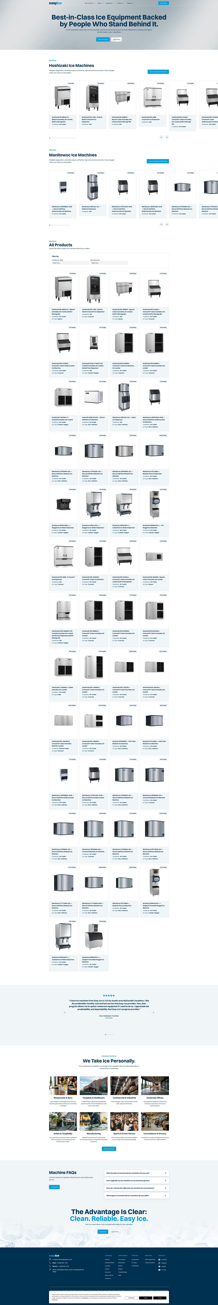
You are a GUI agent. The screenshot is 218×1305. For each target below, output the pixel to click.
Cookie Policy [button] (85, 1298)
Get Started (163, 3)
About (99, 3)
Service (120, 1266)
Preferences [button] (54, 1299)
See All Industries (109, 1149)
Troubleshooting (122, 1272)
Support (129, 3)
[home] (55, 3)
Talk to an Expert (103, 39)
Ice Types (134, 1262)
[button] (89, 3)
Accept (160, 1298)
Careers (107, 1269)
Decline (145, 1298)
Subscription (121, 1262)
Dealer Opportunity (150, 1259)
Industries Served (109, 1262)
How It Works (121, 1259)
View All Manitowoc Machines (158, 161)
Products (119, 3)
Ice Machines (135, 1259)
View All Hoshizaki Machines (158, 72)
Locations (107, 1266)
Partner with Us (109, 1275)
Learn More (116, 39)
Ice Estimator (135, 1266)
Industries (109, 3)
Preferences (131, 1298)
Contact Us (108, 1278)
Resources (108, 1272)
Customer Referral (150, 1262)
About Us (107, 1259)
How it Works (89, 3)
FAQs (119, 1275)
